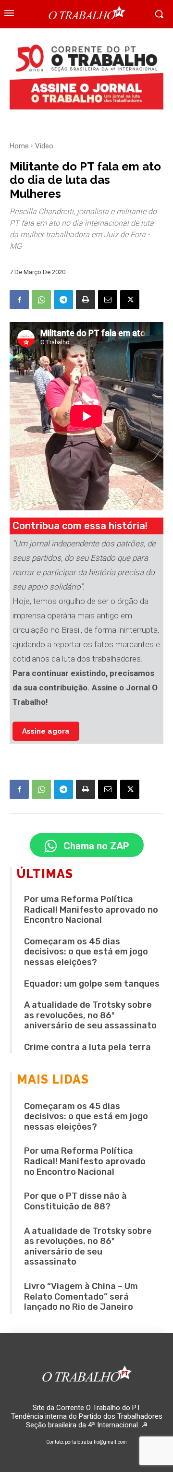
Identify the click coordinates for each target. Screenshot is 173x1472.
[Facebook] (19, 299)
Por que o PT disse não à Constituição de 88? (75, 1201)
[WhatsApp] (41, 299)
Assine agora (46, 731)
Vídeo (44, 146)
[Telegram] (63, 299)
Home (19, 146)
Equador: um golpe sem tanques (92, 983)
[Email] (107, 299)
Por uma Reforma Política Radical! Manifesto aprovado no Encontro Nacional (91, 909)
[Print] (85, 299)
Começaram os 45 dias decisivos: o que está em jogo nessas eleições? (86, 951)
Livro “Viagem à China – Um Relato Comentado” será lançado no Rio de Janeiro (81, 1296)
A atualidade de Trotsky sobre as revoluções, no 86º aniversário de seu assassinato (90, 1015)
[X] (129, 299)
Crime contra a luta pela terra (87, 1047)
